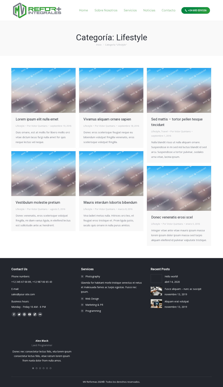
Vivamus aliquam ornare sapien (107, 119)
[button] (33, 368)
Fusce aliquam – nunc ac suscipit (183, 289)
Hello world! (171, 276)
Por (37, 125)
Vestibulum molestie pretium (38, 202)
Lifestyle (20, 125)
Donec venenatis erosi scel (172, 217)
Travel (164, 131)
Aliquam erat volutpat (177, 301)
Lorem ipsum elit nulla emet (37, 119)
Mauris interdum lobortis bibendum (110, 202)
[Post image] (156, 278)
